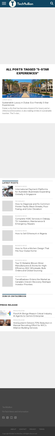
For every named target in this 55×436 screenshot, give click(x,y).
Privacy (33, 429)
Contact (22, 429)
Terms (41, 429)
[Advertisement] (27, 35)
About (13, 429)
